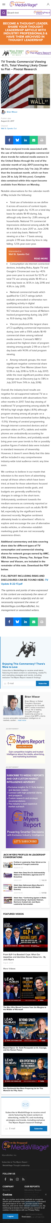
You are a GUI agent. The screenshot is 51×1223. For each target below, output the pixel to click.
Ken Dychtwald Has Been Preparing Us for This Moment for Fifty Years (23, 1089)
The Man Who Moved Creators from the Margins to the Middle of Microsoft (24, 1008)
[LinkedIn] (25, 140)
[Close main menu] (45, 1194)
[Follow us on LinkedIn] (11, 1179)
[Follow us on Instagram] (17, 1179)
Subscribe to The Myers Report (14, 1162)
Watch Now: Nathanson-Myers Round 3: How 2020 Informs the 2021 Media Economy (29, 887)
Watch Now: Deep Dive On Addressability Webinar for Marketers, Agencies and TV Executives (29, 875)
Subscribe (43, 683)
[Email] (34, 140)
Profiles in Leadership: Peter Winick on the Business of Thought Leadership (30, 863)
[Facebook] (9, 140)
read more (22, 720)
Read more (26, 1217)
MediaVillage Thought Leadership (16, 1165)
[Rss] (23, 1179)
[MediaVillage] (25, 4)
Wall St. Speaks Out (9, 128)
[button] (48, 4)
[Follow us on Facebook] (5, 1179)
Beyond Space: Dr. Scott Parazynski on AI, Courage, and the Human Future (25, 1049)
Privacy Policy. (34, 1210)
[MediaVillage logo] (25, 1146)
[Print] (42, 140)
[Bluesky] (17, 140)
